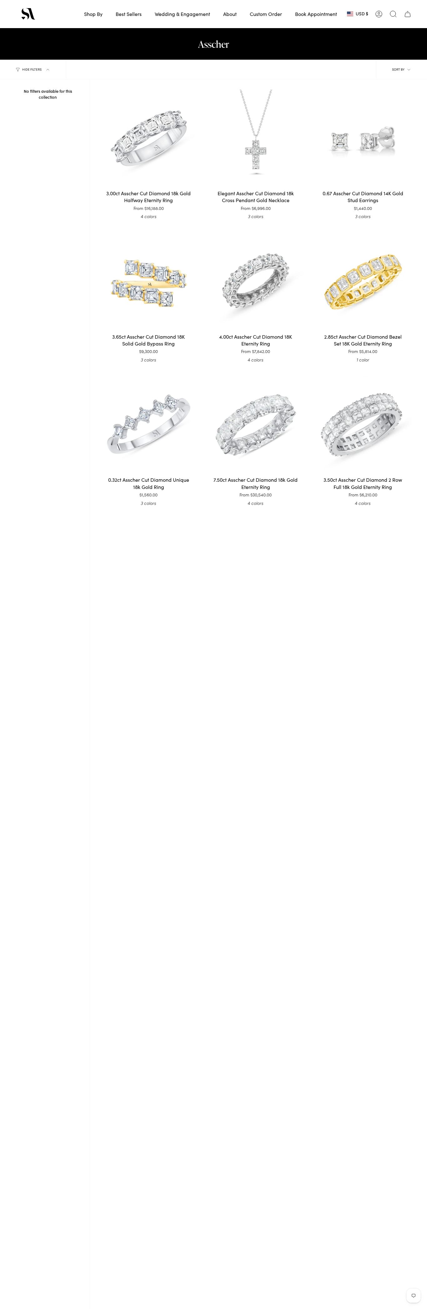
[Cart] (407, 14)
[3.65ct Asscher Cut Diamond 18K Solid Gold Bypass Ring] (148, 281)
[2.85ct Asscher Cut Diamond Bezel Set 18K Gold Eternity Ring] (362, 281)
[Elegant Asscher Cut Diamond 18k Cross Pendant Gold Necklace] (255, 138)
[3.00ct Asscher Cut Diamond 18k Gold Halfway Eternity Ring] (148, 138)
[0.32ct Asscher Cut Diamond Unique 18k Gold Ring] (148, 425)
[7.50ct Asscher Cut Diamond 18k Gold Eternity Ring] (255, 425)
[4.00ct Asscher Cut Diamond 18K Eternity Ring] (255, 281)
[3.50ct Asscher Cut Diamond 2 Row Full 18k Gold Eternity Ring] (362, 425)
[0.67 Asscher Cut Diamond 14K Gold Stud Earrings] (362, 138)
